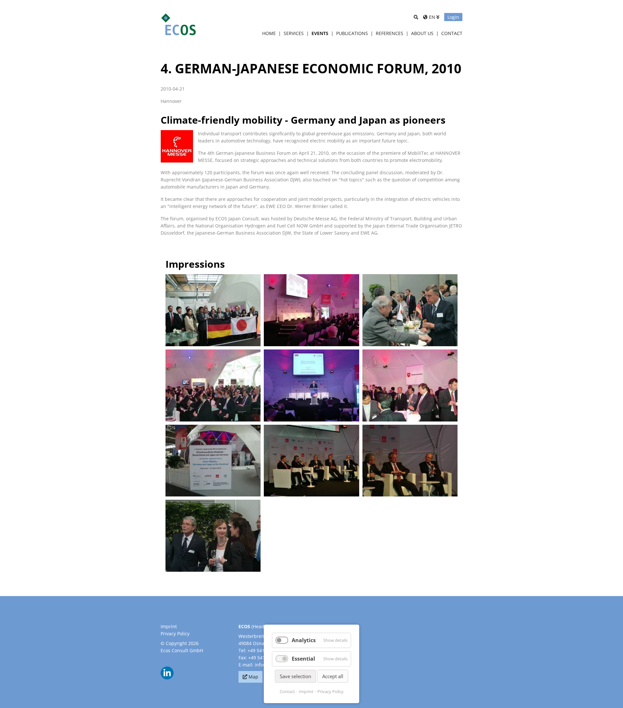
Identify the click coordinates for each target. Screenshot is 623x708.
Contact (287, 691)
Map (253, 677)
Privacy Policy (175, 633)
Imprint (169, 626)
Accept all (332, 676)
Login (453, 17)
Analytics (304, 640)
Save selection (295, 676)
